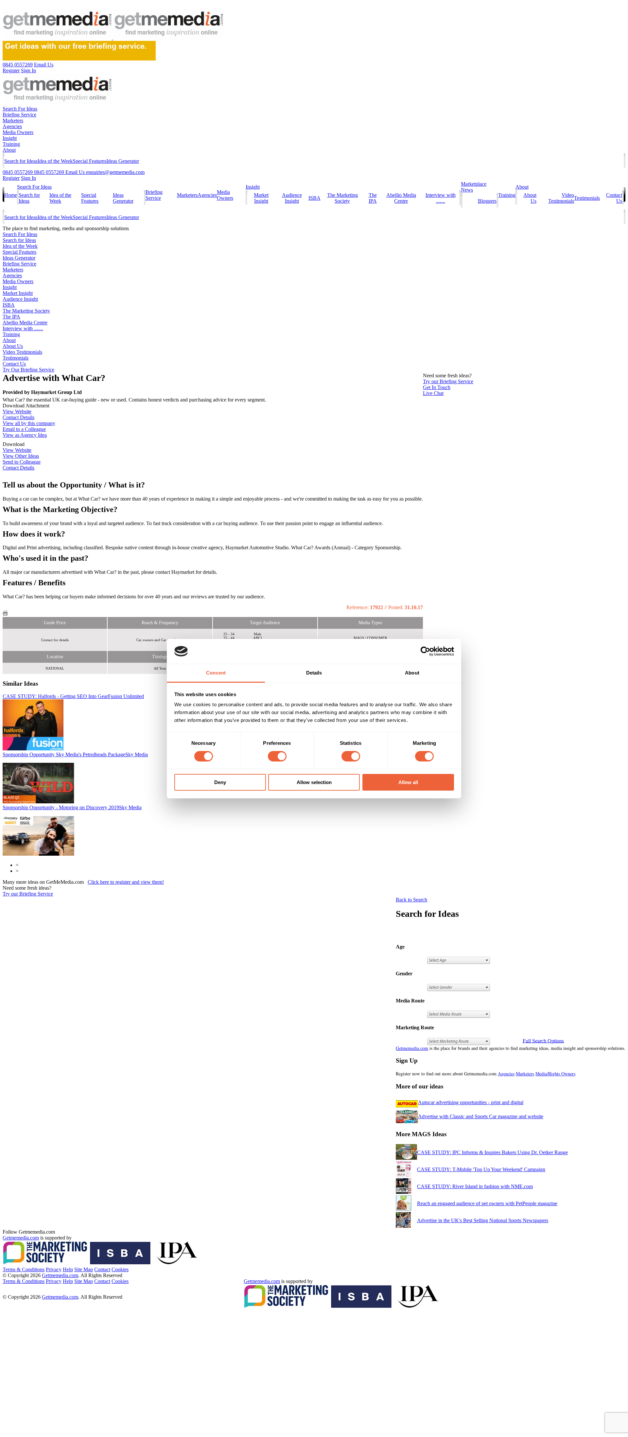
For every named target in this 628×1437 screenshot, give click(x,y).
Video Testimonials (561, 198)
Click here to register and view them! (126, 882)
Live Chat (433, 393)
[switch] (277, 756)
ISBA (314, 198)
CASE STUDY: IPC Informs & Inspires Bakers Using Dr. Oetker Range (492, 1152)
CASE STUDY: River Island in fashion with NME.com (475, 1186)
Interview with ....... (441, 198)
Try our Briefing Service (28, 894)
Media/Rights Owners (555, 1073)
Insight (10, 138)
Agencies (12, 126)
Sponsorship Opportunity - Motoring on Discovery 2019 (72, 807)
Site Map (83, 1269)
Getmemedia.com (412, 1048)
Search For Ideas (20, 108)
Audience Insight (292, 198)
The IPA (373, 198)
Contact (102, 1269)
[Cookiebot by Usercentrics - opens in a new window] (425, 651)
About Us (13, 346)
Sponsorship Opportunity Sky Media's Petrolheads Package (75, 754)
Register (11, 178)
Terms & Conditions (23, 1269)
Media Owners (18, 132)
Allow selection (314, 782)
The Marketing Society (342, 198)
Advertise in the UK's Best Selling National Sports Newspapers (482, 1220)
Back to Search (411, 899)
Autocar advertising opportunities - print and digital (470, 1102)
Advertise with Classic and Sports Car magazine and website (480, 1116)
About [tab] (412, 673)
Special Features (89, 161)
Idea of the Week (55, 161)
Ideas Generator (122, 161)
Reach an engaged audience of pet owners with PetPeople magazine (487, 1203)
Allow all (408, 782)
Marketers (13, 120)
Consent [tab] (216, 673)
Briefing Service (19, 114)
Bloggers (487, 201)
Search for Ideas (21, 161)
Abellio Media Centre (401, 198)
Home (10, 195)
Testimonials (587, 198)
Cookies (120, 1269)
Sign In (28, 178)
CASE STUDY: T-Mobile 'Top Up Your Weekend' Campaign (481, 1169)
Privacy (53, 1269)
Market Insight (261, 198)
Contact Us (14, 364)
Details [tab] (314, 673)
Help (68, 1269)
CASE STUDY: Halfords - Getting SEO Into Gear (73, 696)
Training (11, 144)
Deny (220, 782)
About (9, 150)
